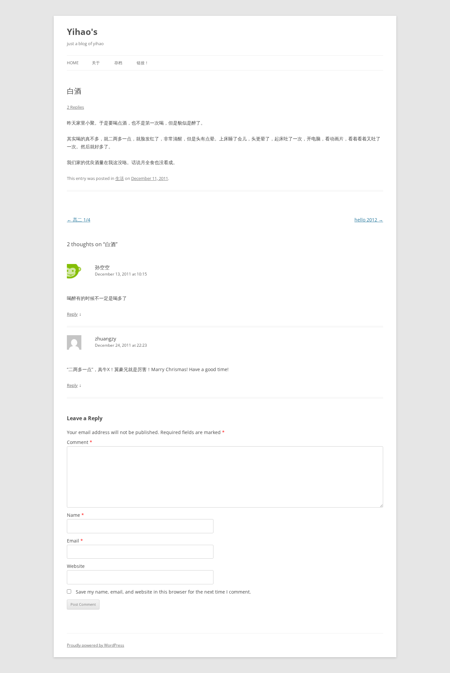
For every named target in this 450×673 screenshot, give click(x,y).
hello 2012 (368, 220)
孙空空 (102, 267)
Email (75, 541)
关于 (96, 63)
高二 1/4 (78, 220)
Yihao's (82, 32)
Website (76, 566)
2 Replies (75, 107)
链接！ (143, 63)
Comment (79, 442)
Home (73, 63)
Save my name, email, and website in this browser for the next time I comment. (163, 592)
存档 (118, 63)
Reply (72, 314)
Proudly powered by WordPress (95, 645)
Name (75, 515)
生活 (119, 178)
